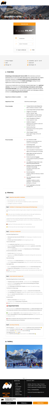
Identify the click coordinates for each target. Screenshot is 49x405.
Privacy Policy (18, 391)
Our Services (18, 386)
